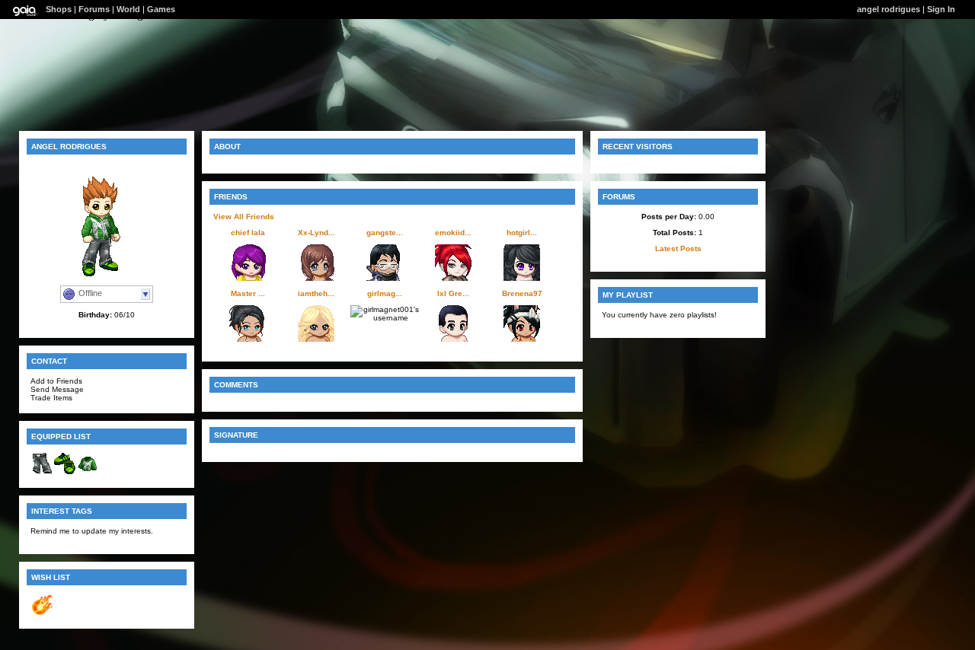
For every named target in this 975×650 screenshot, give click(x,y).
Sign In (941, 9)
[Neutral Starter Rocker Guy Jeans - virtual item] (41, 472)
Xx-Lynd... (316, 232)
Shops (59, 9)
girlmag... (384, 293)
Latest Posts (678, 248)
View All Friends (243, 216)
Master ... (248, 293)
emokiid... (453, 232)
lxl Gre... (453, 293)
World (128, 9)
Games (161, 9)
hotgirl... (522, 232)
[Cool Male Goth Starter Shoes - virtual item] (64, 472)
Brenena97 (522, 293)
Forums (94, 9)
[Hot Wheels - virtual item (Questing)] (41, 613)
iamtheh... (316, 293)
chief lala (248, 232)
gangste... (384, 232)
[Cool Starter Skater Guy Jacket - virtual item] (87, 472)
